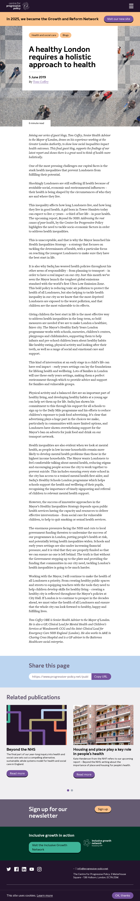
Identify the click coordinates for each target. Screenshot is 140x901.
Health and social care (44, 35)
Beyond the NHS (21, 749)
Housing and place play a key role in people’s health (102, 751)
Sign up (103, 809)
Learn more (45, 895)
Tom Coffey (41, 82)
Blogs (66, 35)
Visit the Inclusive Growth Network (49, 847)
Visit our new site (118, 19)
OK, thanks (122, 895)
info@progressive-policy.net (92, 868)
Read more (17, 773)
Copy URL (100, 676)
